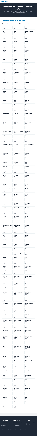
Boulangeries (3, 425)
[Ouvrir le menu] (35, 2)
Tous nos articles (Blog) (17, 422)
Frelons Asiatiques (16, 425)
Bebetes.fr (5, 1)
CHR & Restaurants (4, 422)
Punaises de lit (15, 423)
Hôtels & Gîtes (3, 423)
